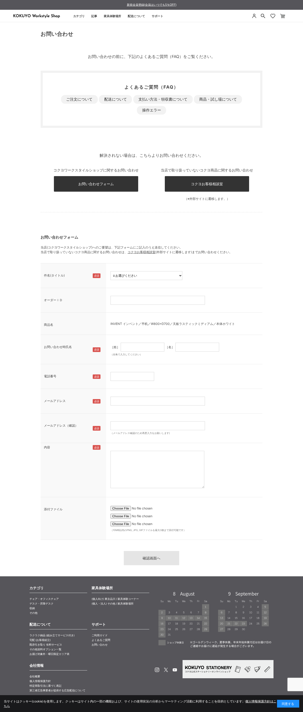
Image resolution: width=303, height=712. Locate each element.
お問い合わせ (100, 644)
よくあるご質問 (101, 640)
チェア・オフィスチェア (44, 599)
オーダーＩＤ (53, 300)
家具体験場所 (112, 16)
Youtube (174, 669)
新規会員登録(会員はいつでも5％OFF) (151, 4)
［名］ (170, 347)
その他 (33, 613)
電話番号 (50, 376)
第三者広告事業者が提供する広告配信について (57, 690)
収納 (32, 608)
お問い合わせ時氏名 (58, 347)
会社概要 (35, 676)
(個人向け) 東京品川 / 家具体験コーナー (115, 599)
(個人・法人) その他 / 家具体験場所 (113, 603)
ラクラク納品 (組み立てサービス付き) (52, 635)
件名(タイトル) (54, 275)
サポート (157, 16)
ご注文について (79, 99)
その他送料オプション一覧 (45, 649)
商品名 (48, 324)
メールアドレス (55, 401)
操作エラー (151, 110)
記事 (94, 16)
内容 (47, 447)
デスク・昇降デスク (41, 603)
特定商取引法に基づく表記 (45, 685)
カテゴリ (79, 16)
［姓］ (115, 347)
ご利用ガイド (100, 635)
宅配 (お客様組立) (40, 640)
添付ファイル (53, 509)
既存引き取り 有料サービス (46, 644)
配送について (136, 16)
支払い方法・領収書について (162, 99)
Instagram (157, 669)
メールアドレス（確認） (61, 425)
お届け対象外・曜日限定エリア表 (49, 654)
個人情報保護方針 (40, 681)
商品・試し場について (218, 99)
